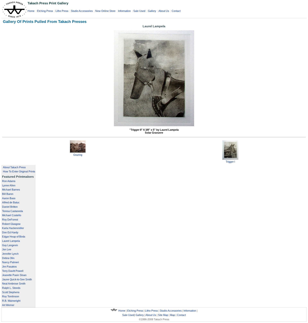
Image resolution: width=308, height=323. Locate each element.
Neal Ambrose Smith (14, 283)
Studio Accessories (82, 11)
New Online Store (105, 11)
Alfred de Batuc (11, 202)
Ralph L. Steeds (11, 288)
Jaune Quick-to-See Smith (17, 279)
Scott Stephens (10, 292)
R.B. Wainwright (11, 300)
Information (124, 11)
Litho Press (62, 11)
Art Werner (8, 305)
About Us (163, 11)
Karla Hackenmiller (13, 228)
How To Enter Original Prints (19, 171)
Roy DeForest (10, 219)
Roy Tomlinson (10, 296)
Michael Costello (11, 215)
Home (31, 11)
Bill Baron (7, 194)
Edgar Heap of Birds (13, 236)
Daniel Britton (10, 206)
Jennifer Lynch (10, 253)
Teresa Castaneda (12, 211)
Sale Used (139, 11)
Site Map (163, 315)
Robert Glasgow (11, 224)
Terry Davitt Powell (12, 271)
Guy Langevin (10, 245)
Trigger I (230, 161)
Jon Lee (6, 249)
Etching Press (45, 11)
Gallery (152, 11)
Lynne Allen (8, 185)
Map (172, 315)
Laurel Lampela (11, 241)
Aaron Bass (8, 198)
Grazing (77, 154)
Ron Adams (8, 181)
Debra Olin (8, 258)
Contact (176, 11)
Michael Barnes (11, 189)
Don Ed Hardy (10, 232)
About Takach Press (14, 167)
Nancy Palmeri (10, 262)
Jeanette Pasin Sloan (14, 275)
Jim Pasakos (9, 266)
